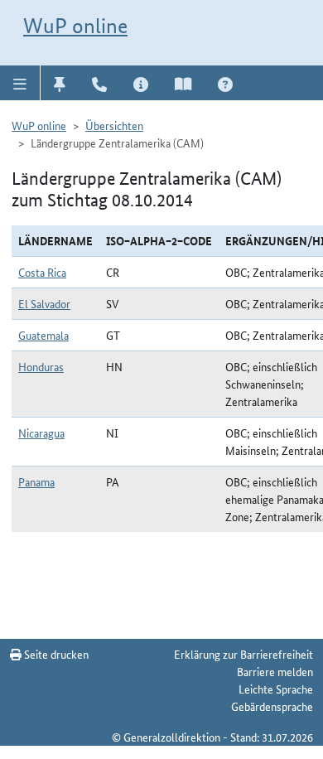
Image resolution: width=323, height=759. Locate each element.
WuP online (75, 25)
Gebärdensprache (272, 706)
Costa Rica (42, 271)
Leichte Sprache (276, 688)
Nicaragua (41, 432)
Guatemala (43, 334)
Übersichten (114, 125)
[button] (20, 82)
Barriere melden (275, 671)
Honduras (41, 366)
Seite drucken (55, 653)
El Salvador (44, 303)
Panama (36, 481)
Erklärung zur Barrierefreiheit (243, 653)
